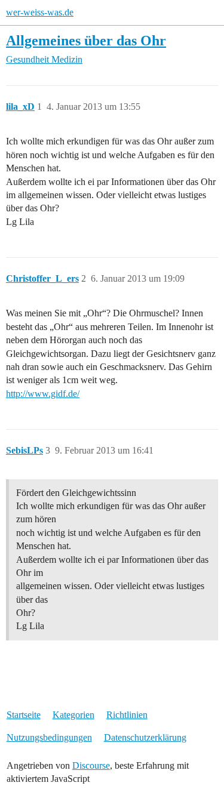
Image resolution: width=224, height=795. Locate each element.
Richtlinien (127, 715)
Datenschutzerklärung (145, 737)
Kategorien (73, 715)
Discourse (91, 765)
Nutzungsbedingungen (49, 737)
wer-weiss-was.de (39, 12)
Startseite (24, 715)
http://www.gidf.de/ (42, 394)
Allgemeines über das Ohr (86, 40)
